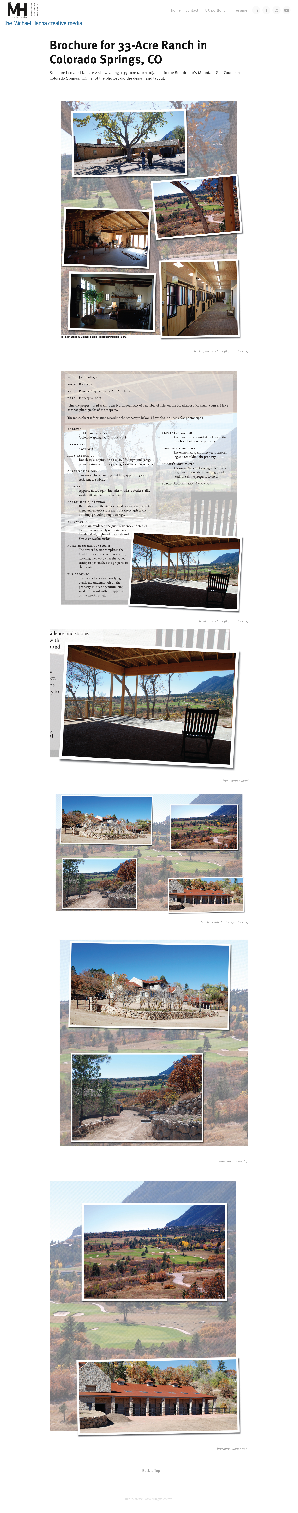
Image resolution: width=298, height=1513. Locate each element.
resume (241, 10)
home (176, 10)
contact (191, 10)
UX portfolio (215, 10)
